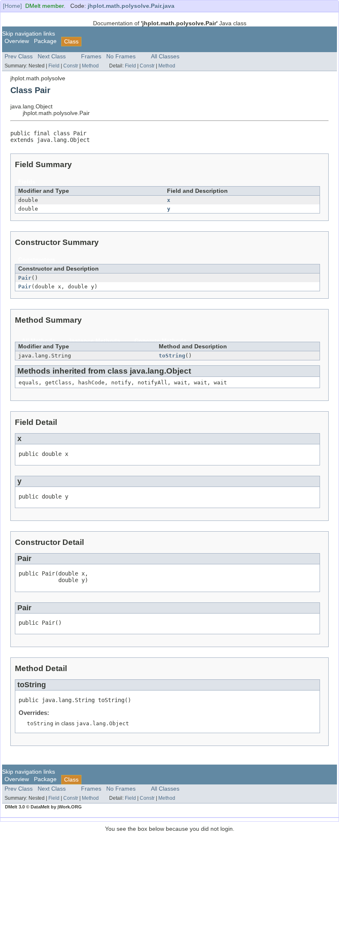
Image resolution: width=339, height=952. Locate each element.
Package (45, 41)
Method (90, 66)
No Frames (121, 56)
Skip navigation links (28, 34)
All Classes (165, 56)
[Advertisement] (169, 890)
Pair (24, 278)
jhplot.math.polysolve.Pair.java (131, 6)
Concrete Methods (160, 341)
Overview (17, 41)
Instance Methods (94, 341)
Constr (70, 66)
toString (172, 356)
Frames (91, 56)
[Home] (12, 6)
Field (54, 66)
